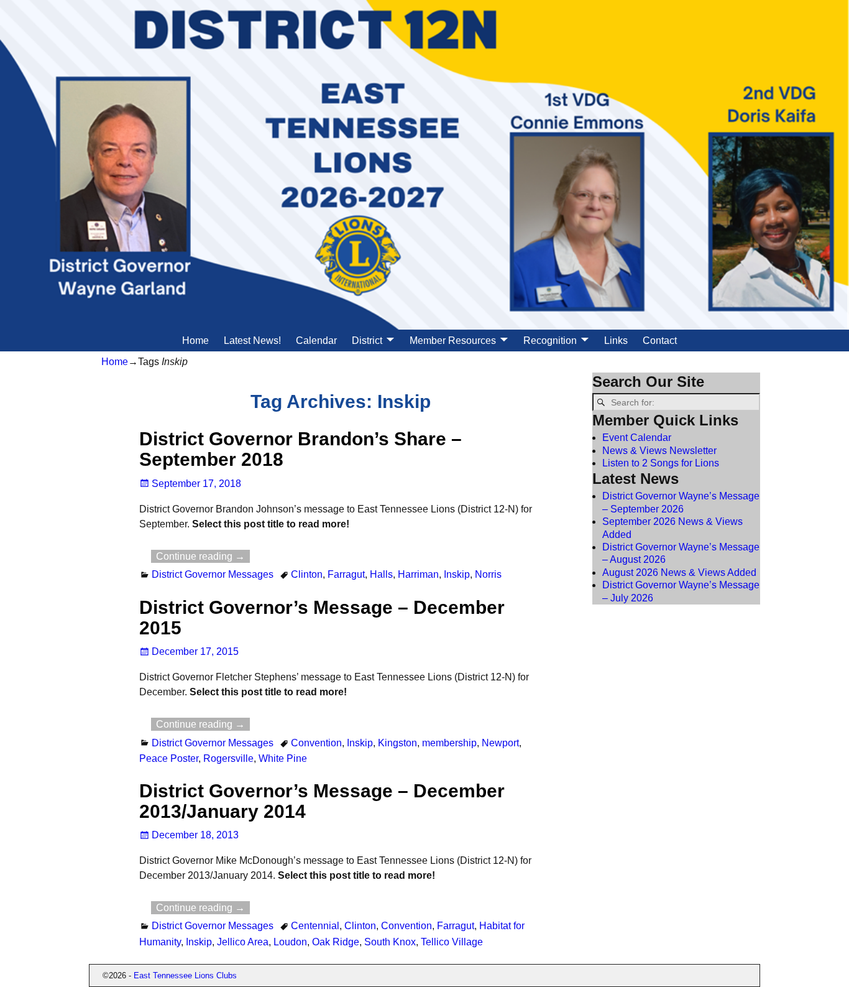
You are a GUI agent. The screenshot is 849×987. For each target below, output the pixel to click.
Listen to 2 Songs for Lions (660, 463)
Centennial (315, 925)
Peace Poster (168, 758)
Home (195, 340)
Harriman (418, 574)
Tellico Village (452, 942)
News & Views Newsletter (659, 450)
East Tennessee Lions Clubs (185, 975)
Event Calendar (636, 437)
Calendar (316, 340)
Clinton (307, 574)
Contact (660, 340)
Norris (488, 574)
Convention (316, 743)
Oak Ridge (335, 942)
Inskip (457, 574)
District (367, 340)
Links (616, 340)
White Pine (283, 758)
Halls (381, 574)
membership (449, 743)
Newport (500, 743)
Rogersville (228, 758)
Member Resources (453, 340)
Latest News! (252, 340)
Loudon (290, 942)
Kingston (397, 743)
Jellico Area (242, 942)
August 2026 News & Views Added (679, 572)
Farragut (346, 574)
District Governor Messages (212, 574)
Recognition (550, 340)
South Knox (390, 942)
